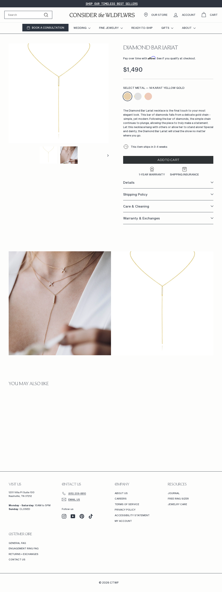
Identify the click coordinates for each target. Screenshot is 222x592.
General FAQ (17, 543)
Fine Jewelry (109, 27)
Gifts (165, 27)
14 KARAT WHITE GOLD (138, 96)
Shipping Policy (135, 194)
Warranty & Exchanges (141, 218)
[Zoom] (59, 93)
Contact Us (17, 559)
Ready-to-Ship (142, 27)
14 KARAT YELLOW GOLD (127, 96)
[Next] (106, 155)
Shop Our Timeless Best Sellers (112, 4)
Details (128, 182)
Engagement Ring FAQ (24, 548)
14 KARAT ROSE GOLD (148, 96)
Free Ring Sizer (178, 498)
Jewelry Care (177, 504)
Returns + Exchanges (23, 554)
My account (123, 520)
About (187, 27)
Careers (121, 498)
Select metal (153, 87)
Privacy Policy (125, 509)
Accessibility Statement (132, 515)
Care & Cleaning (136, 206)
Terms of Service (127, 504)
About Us (121, 493)
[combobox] (28, 15)
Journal (174, 493)
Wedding (80, 27)
